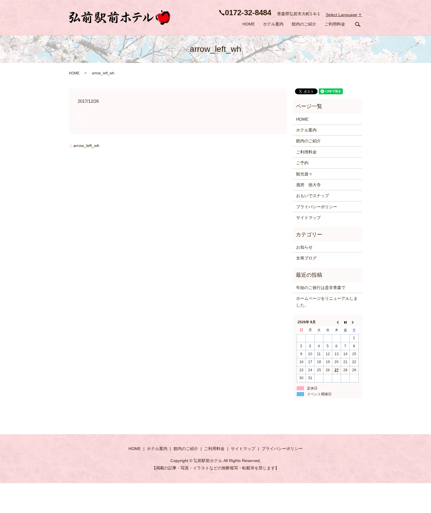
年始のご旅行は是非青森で (320, 287)
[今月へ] (345, 322)
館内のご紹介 (304, 24)
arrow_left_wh (86, 145)
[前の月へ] (336, 322)
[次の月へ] (354, 322)
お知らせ (304, 247)
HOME (248, 24)
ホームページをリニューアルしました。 (327, 301)
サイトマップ (308, 217)
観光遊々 (304, 174)
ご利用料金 (335, 24)
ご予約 (302, 162)
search (357, 24)
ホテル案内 (273, 24)
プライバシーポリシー (316, 206)
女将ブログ (306, 258)
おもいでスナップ (312, 195)
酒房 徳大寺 (308, 184)
